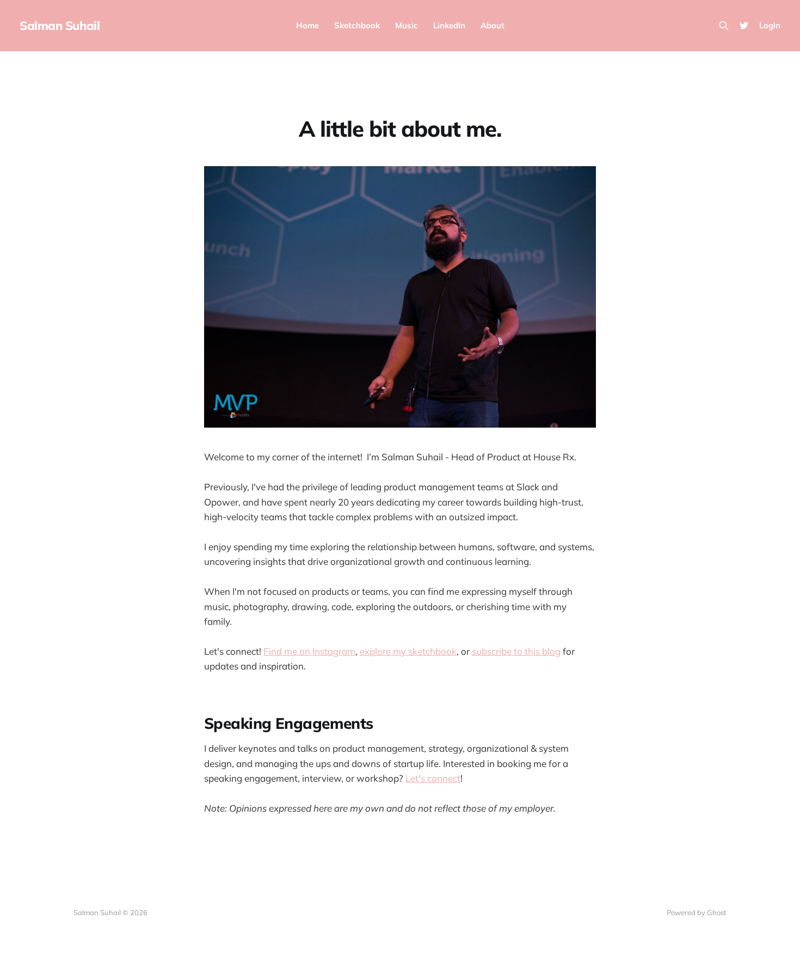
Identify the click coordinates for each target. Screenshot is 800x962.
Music (406, 25)
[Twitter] (744, 25)
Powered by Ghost (697, 912)
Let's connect (432, 778)
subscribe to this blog (516, 651)
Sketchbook (357, 25)
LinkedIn (449, 25)
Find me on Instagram (309, 651)
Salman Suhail (60, 26)
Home (307, 25)
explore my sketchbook (408, 651)
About (492, 25)
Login (769, 25)
